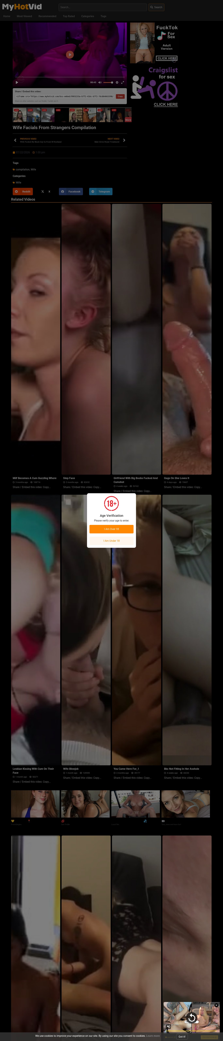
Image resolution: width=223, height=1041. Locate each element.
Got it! (182, 1036)
